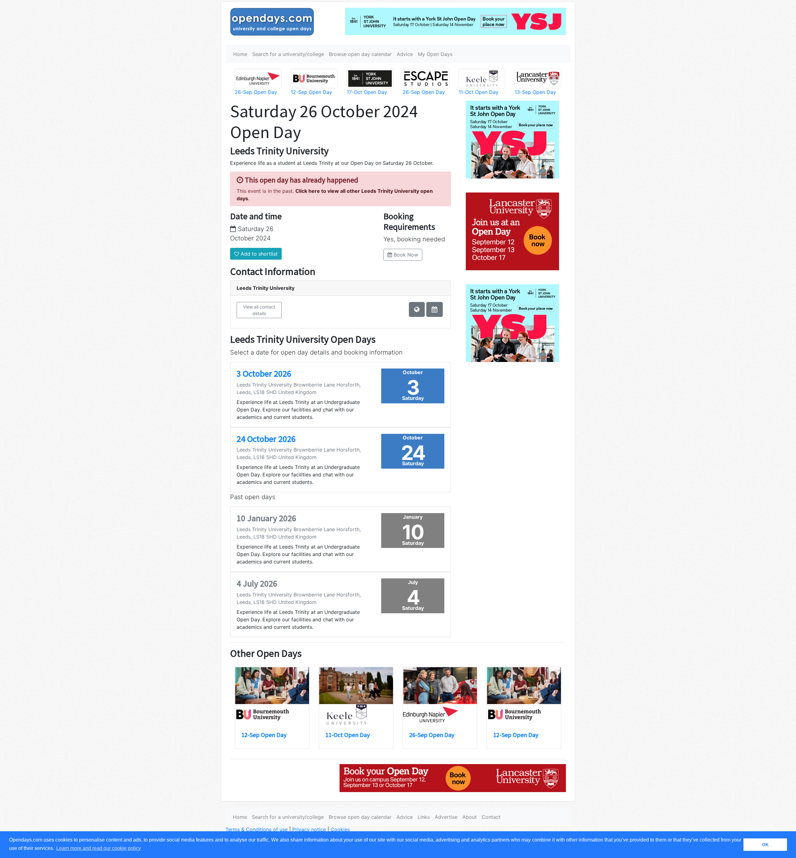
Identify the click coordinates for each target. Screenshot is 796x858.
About (469, 817)
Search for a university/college (288, 54)
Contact (491, 817)
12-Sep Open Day (311, 92)
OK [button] (765, 844)
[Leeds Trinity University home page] (417, 309)
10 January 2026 (266, 518)
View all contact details (259, 310)
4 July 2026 (257, 583)
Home (240, 54)
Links (424, 817)
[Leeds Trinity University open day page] (434, 309)
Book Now (405, 255)
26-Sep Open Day (256, 92)
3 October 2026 (264, 373)
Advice (405, 54)
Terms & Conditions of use (256, 829)
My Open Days (435, 54)
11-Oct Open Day (478, 92)
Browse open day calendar (360, 54)
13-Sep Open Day (535, 92)
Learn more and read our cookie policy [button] (98, 848)
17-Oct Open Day (367, 92)
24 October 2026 (266, 438)
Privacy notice (309, 829)
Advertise (446, 817)
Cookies (340, 829)
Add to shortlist (258, 254)
